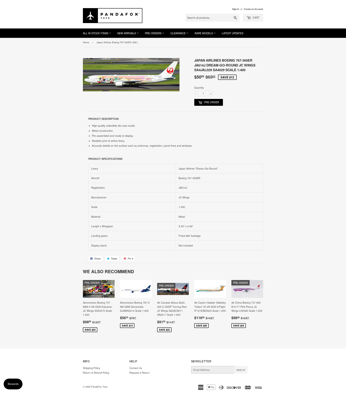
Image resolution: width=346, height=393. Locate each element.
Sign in (235, 9)
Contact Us (135, 368)
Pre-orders (153, 33)
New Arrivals (127, 33)
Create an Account (253, 9)
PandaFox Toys (99, 386)
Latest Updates (232, 33)
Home (86, 42)
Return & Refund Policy (96, 372)
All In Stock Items (96, 33)
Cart (256, 17)
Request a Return (139, 372)
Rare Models (204, 33)
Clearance (178, 33)
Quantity (199, 87)
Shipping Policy (91, 368)
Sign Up (240, 369)
